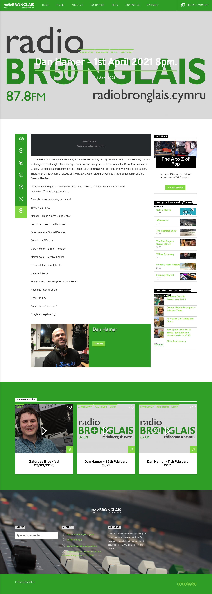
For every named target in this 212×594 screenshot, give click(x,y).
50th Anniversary (176, 341)
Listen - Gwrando (197, 5)
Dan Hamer (102, 52)
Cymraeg (152, 5)
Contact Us (132, 5)
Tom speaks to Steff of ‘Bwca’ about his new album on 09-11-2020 (179, 332)
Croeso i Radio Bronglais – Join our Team (181, 309)
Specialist (126, 52)
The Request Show (166, 231)
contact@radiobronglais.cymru (82, 546)
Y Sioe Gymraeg (165, 254)
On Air (60, 5)
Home (45, 5)
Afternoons (162, 220)
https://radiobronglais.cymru (80, 534)
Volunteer (97, 5)
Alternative (86, 52)
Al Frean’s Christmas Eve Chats (180, 320)
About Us (77, 5)
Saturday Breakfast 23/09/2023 (44, 464)
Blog (115, 5)
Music (114, 52)
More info (99, 344)
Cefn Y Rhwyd (163, 210)
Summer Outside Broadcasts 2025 (176, 298)
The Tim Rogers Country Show (165, 243)
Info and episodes (175, 187)
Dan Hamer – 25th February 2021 (106, 464)
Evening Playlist (165, 275)
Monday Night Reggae (168, 264)
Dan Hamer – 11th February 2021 (168, 464)
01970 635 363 (74, 540)
